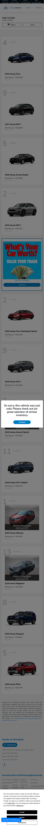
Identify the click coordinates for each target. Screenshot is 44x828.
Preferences (22, 823)
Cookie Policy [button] (11, 803)
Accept (22, 812)
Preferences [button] (19, 805)
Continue (22, 422)
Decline (22, 817)
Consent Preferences (11, 820)
